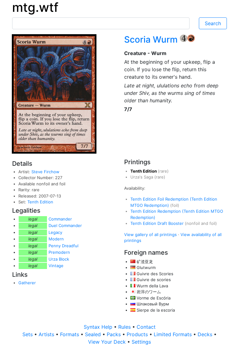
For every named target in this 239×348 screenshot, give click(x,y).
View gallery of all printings (150, 234)
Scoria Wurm (152, 39)
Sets (28, 334)
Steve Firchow (45, 171)
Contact (146, 327)
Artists (47, 334)
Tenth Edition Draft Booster (157, 223)
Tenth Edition (40, 201)
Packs (114, 334)
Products (138, 334)
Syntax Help (99, 327)
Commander (60, 218)
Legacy (55, 232)
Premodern (59, 252)
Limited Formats (173, 334)
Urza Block (59, 259)
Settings (141, 342)
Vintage (56, 265)
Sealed (93, 334)
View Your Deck (107, 342)
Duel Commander (65, 225)
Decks (206, 334)
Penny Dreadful (63, 245)
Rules (125, 327)
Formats (70, 334)
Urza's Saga (142, 176)
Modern (56, 238)
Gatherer (27, 282)
